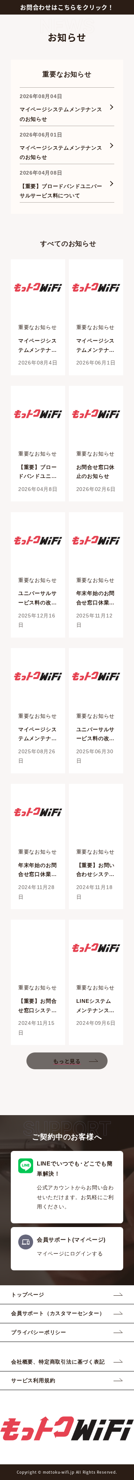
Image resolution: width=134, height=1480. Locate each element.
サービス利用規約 (33, 1380)
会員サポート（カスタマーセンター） (58, 1313)
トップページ (27, 1295)
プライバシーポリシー (38, 1332)
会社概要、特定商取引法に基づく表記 (58, 1362)
